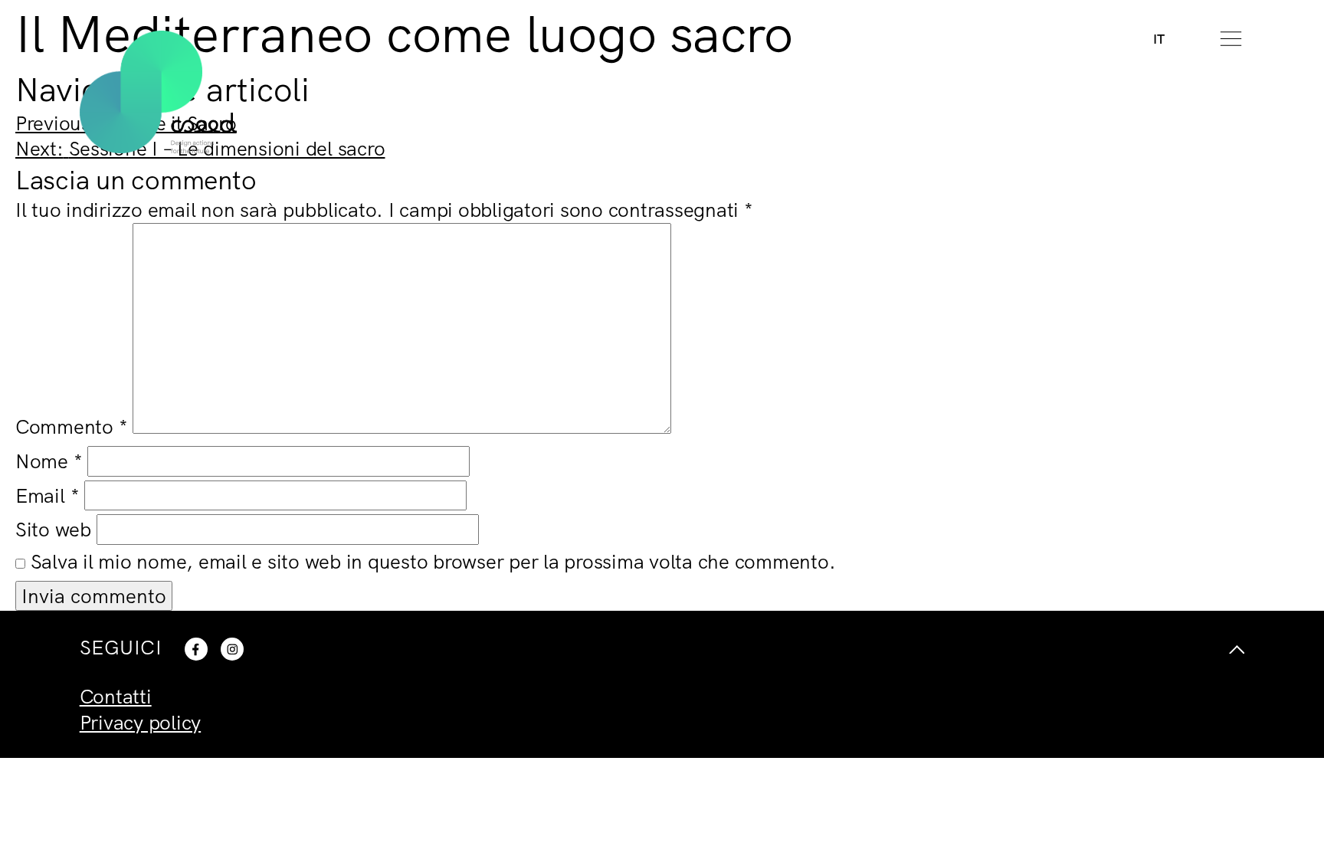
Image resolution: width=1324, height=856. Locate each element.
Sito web (53, 529)
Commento (71, 426)
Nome (49, 461)
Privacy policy (141, 722)
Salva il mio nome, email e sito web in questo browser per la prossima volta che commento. (433, 561)
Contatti (116, 696)
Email (47, 495)
